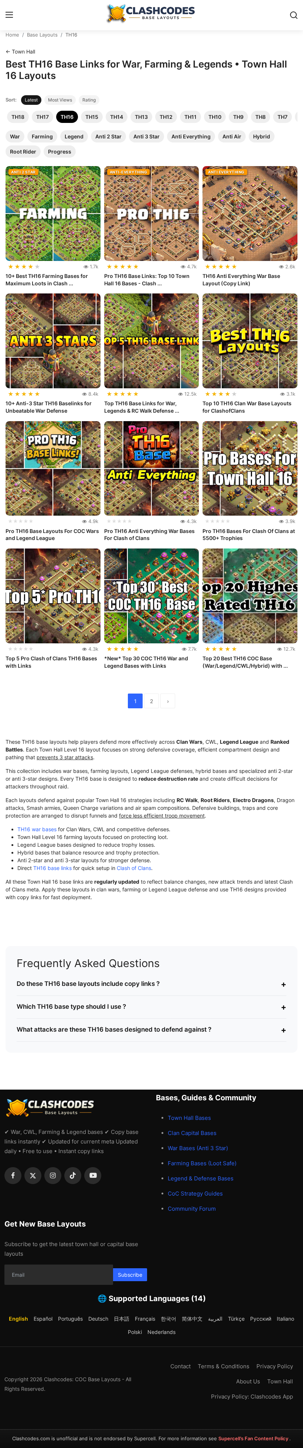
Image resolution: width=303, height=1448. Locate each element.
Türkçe (236, 1318)
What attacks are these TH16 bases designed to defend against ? (151, 1030)
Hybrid (261, 136)
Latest (31, 100)
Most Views (60, 100)
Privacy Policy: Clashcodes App (252, 1396)
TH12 (166, 117)
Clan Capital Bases (192, 1132)
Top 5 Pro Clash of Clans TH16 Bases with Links (51, 662)
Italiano (285, 1318)
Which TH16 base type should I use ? (151, 1007)
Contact (180, 1366)
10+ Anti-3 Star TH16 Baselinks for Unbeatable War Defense (49, 407)
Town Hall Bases (189, 1117)
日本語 (121, 1318)
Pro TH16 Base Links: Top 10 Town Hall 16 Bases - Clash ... (147, 279)
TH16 (67, 117)
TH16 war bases (37, 829)
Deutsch (98, 1318)
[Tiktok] (72, 1175)
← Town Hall (20, 51)
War (15, 136)
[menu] (9, 15)
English (18, 1318)
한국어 (168, 1318)
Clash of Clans (134, 868)
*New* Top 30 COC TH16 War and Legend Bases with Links (146, 662)
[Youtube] (92, 1175)
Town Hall (280, 1381)
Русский (260, 1318)
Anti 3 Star (146, 136)
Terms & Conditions (223, 1366)
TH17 (42, 117)
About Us (248, 1381)
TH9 (238, 117)
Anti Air (231, 136)
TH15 (91, 117)
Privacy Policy (274, 1366)
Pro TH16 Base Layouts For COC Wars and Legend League (52, 534)
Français (145, 1318)
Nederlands (161, 1332)
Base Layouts (42, 35)
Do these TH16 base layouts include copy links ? (151, 984)
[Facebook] (12, 1175)
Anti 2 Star (108, 136)
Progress (59, 151)
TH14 (116, 117)
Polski (135, 1332)
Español (43, 1318)
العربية (215, 1318)
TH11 (190, 117)
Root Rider (23, 151)
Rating (89, 100)
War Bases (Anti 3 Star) (198, 1148)
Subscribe (130, 1275)
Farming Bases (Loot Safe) (202, 1163)
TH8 (260, 117)
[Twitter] (32, 1175)
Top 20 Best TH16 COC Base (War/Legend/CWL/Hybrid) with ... (245, 662)
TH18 (17, 117)
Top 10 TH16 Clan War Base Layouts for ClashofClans (247, 407)
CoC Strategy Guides (195, 1193)
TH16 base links (52, 868)
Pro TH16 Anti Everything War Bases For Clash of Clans (149, 534)
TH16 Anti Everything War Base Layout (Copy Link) (241, 279)
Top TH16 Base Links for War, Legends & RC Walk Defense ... (141, 407)
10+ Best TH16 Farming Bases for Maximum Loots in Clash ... (47, 279)
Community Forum (192, 1208)
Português (70, 1318)
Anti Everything (191, 136)
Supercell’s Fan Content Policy (253, 1438)
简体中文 (192, 1318)
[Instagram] (52, 1175)
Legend (74, 136)
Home (12, 35)
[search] (294, 15)
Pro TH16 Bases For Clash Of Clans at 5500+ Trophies (248, 534)
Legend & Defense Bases (201, 1178)
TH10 (214, 117)
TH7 (282, 117)
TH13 (141, 117)
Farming (42, 136)
